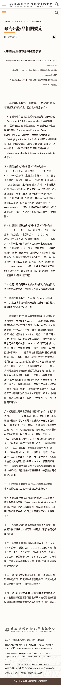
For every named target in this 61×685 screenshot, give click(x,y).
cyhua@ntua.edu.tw (46, 668)
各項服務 (18, 22)
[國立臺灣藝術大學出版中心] (30, 4)
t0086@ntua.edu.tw (25, 648)
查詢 (56, 4)
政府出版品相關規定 (35, 22)
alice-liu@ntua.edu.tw (43, 648)
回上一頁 (54, 37)
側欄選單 (4, 4)
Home (7, 22)
